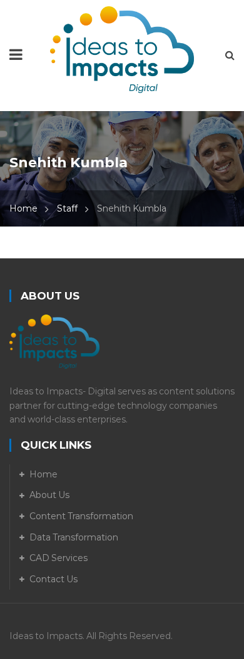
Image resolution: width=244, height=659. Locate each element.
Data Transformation (73, 537)
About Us (49, 494)
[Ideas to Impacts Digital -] (122, 48)
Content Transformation (81, 516)
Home (23, 208)
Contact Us (53, 579)
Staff (67, 208)
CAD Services (58, 558)
